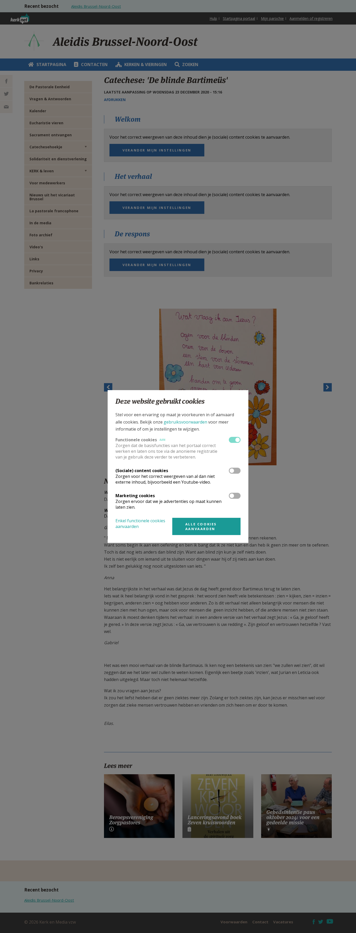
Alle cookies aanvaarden (201, 526)
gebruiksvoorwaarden (185, 422)
